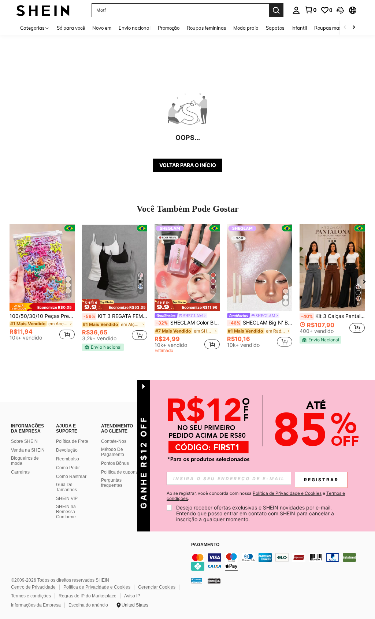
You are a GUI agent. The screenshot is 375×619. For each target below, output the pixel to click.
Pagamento (205, 544)
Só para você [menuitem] (71, 28)
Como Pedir (68, 467)
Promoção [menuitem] (168, 28)
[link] (310, 9)
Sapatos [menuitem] (275, 28)
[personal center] (296, 10)
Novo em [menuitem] (101, 28)
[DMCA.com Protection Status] (214, 580)
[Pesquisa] (276, 10)
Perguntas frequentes (111, 483)
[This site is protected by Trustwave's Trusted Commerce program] (196, 580)
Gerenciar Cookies (156, 587)
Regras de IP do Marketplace (87, 595)
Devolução (67, 450)
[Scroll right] (353, 28)
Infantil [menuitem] (299, 28)
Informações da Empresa (36, 605)
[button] (340, 10)
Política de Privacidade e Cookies (96, 587)
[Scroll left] (345, 28)
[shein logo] (43, 10)
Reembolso (67, 459)
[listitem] (42, 285)
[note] (42, 307)
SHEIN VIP (67, 498)
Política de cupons (119, 472)
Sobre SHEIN (24, 441)
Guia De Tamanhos (66, 487)
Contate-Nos (113, 441)
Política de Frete (72, 441)
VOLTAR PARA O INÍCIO (187, 165)
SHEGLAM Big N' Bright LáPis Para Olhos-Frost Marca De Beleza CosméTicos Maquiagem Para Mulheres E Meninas (260, 323)
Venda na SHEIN (28, 450)
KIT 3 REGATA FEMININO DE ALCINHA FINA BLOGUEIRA (115, 316)
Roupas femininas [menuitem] (206, 28)
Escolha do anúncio (88, 605)
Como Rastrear (71, 476)
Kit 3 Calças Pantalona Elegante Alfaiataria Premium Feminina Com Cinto (333, 316)
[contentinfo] (281, 562)
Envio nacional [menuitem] (135, 28)
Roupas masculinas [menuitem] (335, 28)
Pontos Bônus (115, 463)
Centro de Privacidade (33, 587)
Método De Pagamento (112, 452)
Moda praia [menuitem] (246, 28)
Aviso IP (132, 595)
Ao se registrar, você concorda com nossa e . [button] (256, 496)
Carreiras (20, 472)
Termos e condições (31, 595)
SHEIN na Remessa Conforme (66, 511)
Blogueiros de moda (25, 461)
